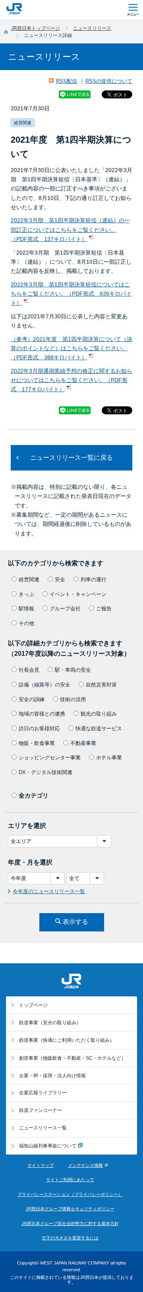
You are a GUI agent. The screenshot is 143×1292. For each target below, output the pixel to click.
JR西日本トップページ (35, 28)
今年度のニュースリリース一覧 (49, 891)
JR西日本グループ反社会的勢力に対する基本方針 (70, 1223)
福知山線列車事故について (47, 1145)
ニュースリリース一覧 (43, 1127)
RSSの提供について (108, 81)
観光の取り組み (99, 714)
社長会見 (29, 670)
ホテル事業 (109, 758)
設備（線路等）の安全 (44, 685)
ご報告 (104, 609)
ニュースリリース (92, 28)
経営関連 (29, 579)
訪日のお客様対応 (39, 728)
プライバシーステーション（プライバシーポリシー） (69, 1194)
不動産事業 (83, 743)
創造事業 (72, 1058)
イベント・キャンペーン (78, 594)
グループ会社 (65, 609)
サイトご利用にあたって (70, 1179)
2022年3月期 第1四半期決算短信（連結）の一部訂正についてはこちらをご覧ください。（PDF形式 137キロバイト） (70, 229)
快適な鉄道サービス (98, 728)
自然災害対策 (101, 685)
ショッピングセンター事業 (50, 758)
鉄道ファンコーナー (40, 1110)
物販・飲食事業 (37, 743)
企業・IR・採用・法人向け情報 (52, 1075)
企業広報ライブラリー (43, 1092)
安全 (60, 579)
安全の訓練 (31, 699)
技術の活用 (73, 699)
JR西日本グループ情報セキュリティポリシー (70, 1208)
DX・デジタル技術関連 (45, 772)
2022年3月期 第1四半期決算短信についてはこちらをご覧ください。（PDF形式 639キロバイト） (71, 293)
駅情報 (26, 609)
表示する (75, 921)
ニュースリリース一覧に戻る (71, 457)
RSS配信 (66, 81)
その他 (26, 623)
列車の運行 (93, 579)
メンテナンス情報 (85, 1165)
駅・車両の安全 (73, 670)
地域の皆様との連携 (42, 714)
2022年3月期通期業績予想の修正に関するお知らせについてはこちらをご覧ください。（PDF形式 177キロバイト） (71, 380)
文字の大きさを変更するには (70, 1237)
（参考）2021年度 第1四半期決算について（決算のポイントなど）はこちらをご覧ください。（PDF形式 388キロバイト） (71, 348)
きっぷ (26, 594)
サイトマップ (40, 1165)
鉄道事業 (50, 1022)
